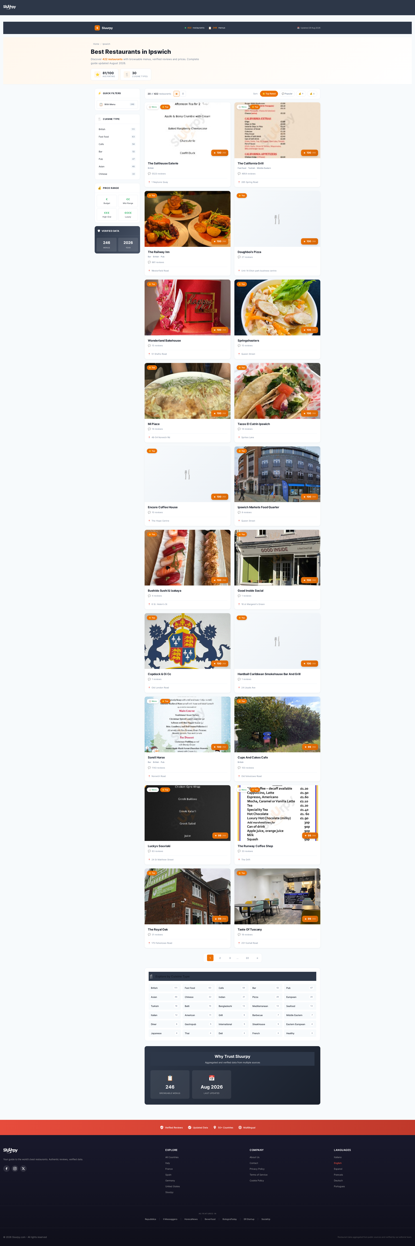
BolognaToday (230, 1219)
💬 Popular (287, 93)
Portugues (339, 1186)
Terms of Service (258, 1174)
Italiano (338, 1157)
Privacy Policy (257, 1168)
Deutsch (338, 1180)
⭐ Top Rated (269, 93)
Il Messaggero (170, 1219)
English (338, 1163)
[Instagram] (15, 1168)
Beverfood (210, 1219)
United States (172, 1186)
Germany (170, 1180)
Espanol (338, 1168)
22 (247, 958)
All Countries (171, 1157)
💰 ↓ (312, 93)
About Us (254, 1157)
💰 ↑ (301, 93)
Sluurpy (169, 1192)
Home (96, 44)
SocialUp (265, 1219)
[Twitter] (23, 1168)
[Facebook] (6, 1168)
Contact (254, 1163)
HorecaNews (191, 1219)
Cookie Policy (257, 1180)
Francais (338, 1174)
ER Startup (249, 1219)
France (169, 1168)
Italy (167, 1163)
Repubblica (150, 1219)
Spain (168, 1174)
